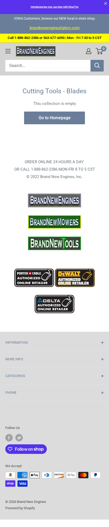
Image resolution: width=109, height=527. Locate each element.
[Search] (97, 66)
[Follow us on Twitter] (19, 437)
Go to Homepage (55, 117)
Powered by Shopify (20, 508)
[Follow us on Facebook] (9, 437)
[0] (99, 51)
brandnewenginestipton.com (55, 27)
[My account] (88, 51)
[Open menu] (8, 51)
